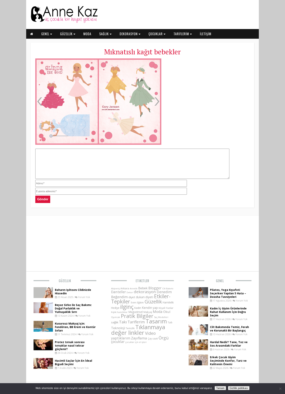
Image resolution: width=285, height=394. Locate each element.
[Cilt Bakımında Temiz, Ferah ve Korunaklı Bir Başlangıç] (198, 334)
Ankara (124, 288)
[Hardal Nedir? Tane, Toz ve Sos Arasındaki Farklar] (198, 349)
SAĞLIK (104, 34)
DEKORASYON (129, 34)
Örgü (164, 338)
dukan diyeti (144, 297)
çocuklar (117, 341)
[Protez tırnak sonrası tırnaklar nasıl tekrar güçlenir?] (43, 349)
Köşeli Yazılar (166, 308)
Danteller (118, 292)
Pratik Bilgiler (137, 315)
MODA (87, 34)
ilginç (127, 307)
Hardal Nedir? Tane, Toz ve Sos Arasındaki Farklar (229, 343)
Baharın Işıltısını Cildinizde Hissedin (73, 291)
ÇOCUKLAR (156, 34)
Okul (166, 311)
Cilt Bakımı (167, 288)
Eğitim (140, 302)
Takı (123, 322)
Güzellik (65, 280)
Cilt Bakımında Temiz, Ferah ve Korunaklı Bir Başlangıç (229, 328)
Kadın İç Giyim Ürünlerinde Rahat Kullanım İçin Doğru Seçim (228, 312)
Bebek (143, 288)
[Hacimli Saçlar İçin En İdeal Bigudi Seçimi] (43, 368)
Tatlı (170, 322)
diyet (132, 297)
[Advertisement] (207, 87)
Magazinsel (135, 312)
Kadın (137, 308)
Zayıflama (139, 338)
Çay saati (153, 338)
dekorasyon (145, 291)
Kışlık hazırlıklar (119, 312)
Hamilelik (168, 302)
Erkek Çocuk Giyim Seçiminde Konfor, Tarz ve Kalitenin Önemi (228, 360)
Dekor (130, 292)
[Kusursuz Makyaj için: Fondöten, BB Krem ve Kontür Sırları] (43, 330)
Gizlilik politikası (239, 388)
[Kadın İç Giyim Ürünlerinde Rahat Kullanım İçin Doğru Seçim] (198, 315)
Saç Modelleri (161, 317)
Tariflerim (136, 322)
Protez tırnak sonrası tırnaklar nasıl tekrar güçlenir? (70, 345)
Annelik (133, 288)
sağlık (114, 322)
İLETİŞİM (205, 34)
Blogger (155, 288)
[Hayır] (280, 389)
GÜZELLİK (66, 34)
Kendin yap (150, 308)
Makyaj (147, 312)
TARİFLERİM (182, 34)
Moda (157, 311)
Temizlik (130, 328)
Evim (133, 302)
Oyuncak (115, 317)
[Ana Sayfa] (64, 22)
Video (150, 333)
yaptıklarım (120, 338)
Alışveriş (115, 288)
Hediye (115, 308)
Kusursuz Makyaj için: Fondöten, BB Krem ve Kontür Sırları (75, 327)
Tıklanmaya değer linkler (138, 330)
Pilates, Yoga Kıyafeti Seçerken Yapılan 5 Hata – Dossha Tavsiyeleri (228, 293)
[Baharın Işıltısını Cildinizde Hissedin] (43, 297)
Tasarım (156, 321)
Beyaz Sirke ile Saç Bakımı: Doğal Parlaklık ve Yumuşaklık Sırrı (73, 308)
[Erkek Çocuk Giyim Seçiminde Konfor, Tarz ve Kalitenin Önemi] (198, 364)
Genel (220, 280)
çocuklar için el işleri (136, 342)
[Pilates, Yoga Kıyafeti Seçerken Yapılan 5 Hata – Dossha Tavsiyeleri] (198, 297)
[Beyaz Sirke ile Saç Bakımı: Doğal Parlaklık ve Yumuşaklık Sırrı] (43, 312)
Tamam (220, 388)
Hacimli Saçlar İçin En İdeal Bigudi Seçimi (73, 362)
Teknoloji (118, 328)
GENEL (45, 34)
